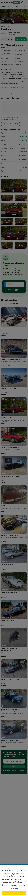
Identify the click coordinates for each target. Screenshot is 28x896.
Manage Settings (14, 888)
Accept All (14, 893)
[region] (14, 880)
